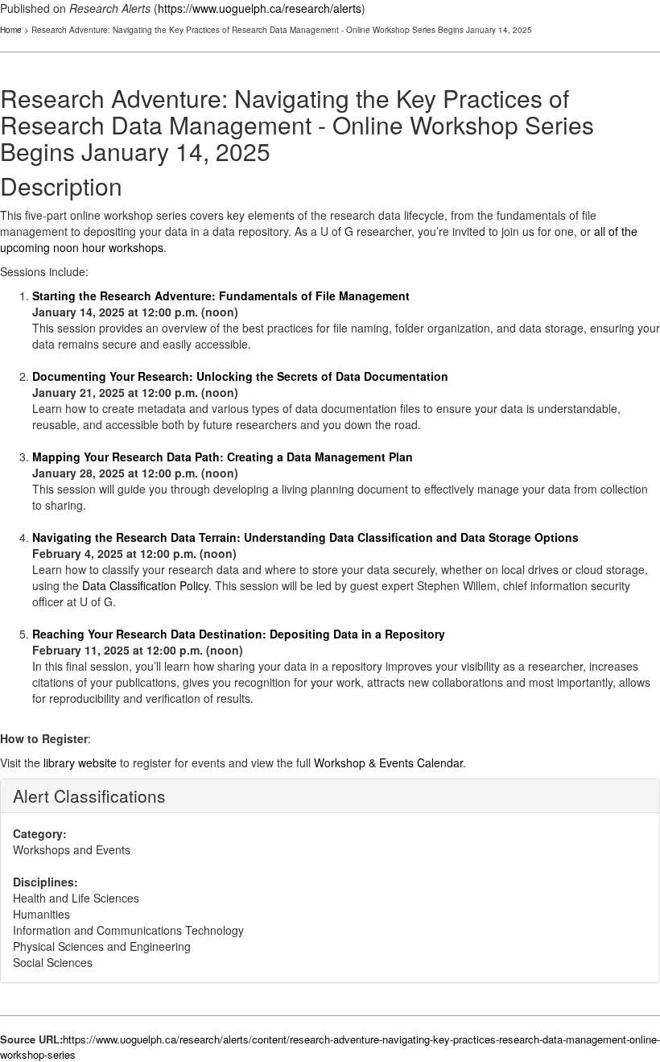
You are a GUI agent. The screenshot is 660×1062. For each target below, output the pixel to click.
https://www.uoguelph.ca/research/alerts (259, 8)
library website (80, 762)
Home (11, 29)
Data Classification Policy (145, 585)
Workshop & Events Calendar (388, 762)
